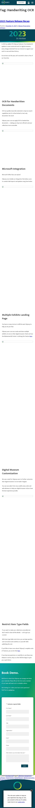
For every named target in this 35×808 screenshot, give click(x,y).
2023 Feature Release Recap (15, 21)
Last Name (9, 716)
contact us (11, 690)
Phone (7, 745)
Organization (9, 730)
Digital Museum (18, 778)
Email (7, 738)
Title (7, 723)
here (31, 336)
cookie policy (21, 802)
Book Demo (21, 2)
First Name (9, 708)
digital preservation (29, 778)
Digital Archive (10, 778)
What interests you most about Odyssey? (15, 753)
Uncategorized (10, 776)
